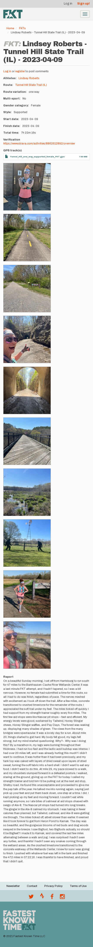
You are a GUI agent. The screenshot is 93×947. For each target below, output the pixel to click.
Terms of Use (78, 886)
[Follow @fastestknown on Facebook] (52, 897)
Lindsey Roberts (29, 78)
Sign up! (83, 3)
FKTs (22, 28)
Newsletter (13, 886)
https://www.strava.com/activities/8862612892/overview (39, 143)
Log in (68, 3)
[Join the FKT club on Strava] (42, 897)
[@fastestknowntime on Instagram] (62, 897)
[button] (27, 187)
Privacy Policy (53, 886)
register (20, 71)
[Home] (13, 14)
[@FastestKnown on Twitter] (31, 897)
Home (10, 28)
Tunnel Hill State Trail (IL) (31, 84)
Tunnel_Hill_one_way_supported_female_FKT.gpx (37, 156)
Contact (32, 886)
